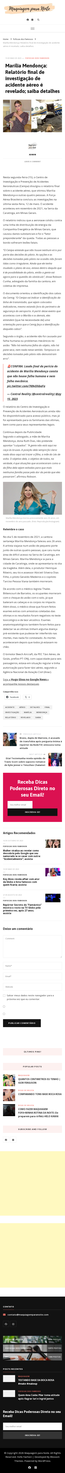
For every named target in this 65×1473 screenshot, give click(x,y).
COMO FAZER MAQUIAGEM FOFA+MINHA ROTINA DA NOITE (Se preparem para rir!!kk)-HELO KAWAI (38, 1113)
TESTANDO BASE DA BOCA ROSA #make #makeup (36, 1382)
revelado (26, 717)
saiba (38, 717)
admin (32, 154)
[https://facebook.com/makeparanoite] (6, 1140)
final (47, 707)
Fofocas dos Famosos (37, 58)
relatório (10, 717)
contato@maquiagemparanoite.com (28, 1314)
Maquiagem (23, 1075)
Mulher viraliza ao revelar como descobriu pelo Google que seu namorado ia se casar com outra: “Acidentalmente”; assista (22, 854)
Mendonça (41, 712)
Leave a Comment (32, 161)
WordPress (44, 1460)
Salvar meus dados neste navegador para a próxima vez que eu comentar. (30, 997)
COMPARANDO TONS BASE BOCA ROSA (40, 1094)
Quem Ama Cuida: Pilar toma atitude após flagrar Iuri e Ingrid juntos (39, 1397)
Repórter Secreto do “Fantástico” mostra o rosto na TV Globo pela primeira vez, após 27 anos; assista (22, 909)
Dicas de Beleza (26, 1090)
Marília (28, 712)
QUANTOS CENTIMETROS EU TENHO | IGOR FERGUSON (39, 1081)
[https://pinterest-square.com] (13, 1140)
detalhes (35, 707)
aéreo (22, 707)
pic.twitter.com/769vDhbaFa (26, 386)
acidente (10, 707)
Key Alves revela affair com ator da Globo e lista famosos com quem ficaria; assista (21, 882)
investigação (12, 712)
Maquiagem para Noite (36, 1452)
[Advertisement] (32, 1183)
